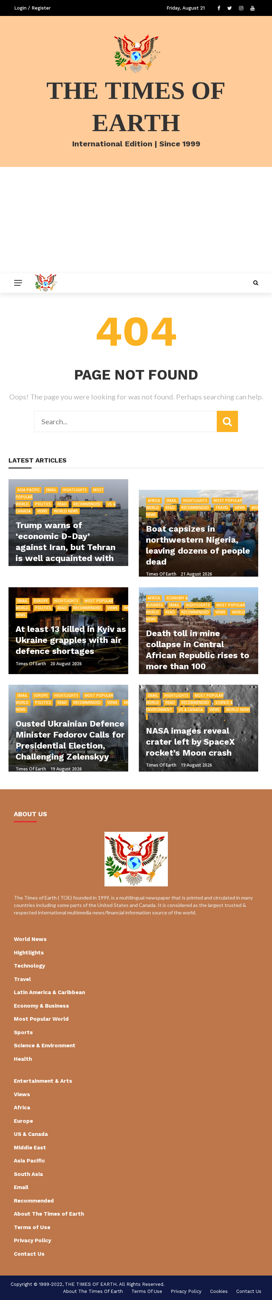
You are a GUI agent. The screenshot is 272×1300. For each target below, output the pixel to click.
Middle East (30, 1147)
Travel (221, 507)
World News (66, 511)
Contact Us (29, 1254)
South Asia (28, 1174)
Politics (43, 503)
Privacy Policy (32, 1240)
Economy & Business (41, 1006)
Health (23, 1059)
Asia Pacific (28, 489)
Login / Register (32, 8)
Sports (23, 1032)
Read (62, 503)
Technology (29, 966)
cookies (219, 1291)
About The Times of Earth (49, 1214)
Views (42, 511)
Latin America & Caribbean (49, 992)
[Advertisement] (136, 220)
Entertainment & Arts (43, 1081)
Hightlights (75, 489)
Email (51, 489)
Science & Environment (44, 1045)
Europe (41, 600)
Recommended (87, 503)
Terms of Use (32, 1227)
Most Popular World (41, 1019)
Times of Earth (161, 574)
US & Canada (190, 709)
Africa (154, 500)
